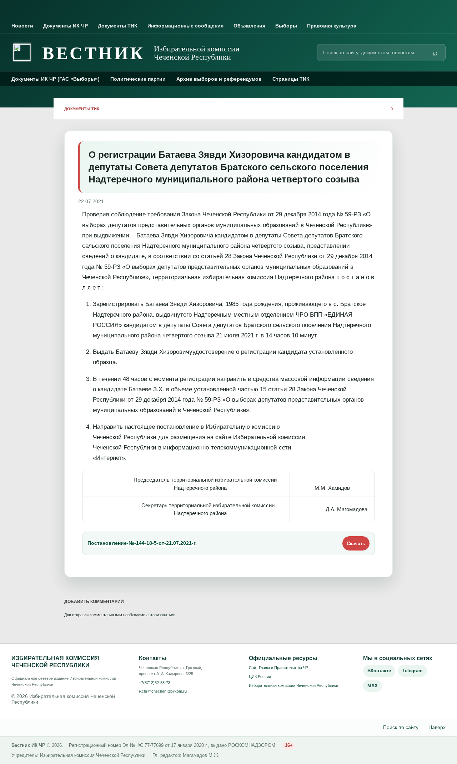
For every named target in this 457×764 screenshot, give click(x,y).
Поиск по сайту (400, 727)
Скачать (356, 543)
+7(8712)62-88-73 (154, 682)
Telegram (412, 670)
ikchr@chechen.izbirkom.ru (163, 691)
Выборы (286, 26)
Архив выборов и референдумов (219, 79)
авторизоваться (160, 615)
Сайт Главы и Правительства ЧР (278, 667)
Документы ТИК (117, 26)
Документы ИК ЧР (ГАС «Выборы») (55, 79)
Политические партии (138, 79)
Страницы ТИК (291, 79)
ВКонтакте (379, 670)
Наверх (437, 727)
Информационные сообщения (185, 26)
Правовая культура (331, 26)
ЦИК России (260, 676)
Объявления (249, 26)
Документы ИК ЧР (65, 26)
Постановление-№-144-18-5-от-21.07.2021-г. (142, 543)
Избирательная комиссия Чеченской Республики (293, 685)
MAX (372, 685)
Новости (22, 26)
